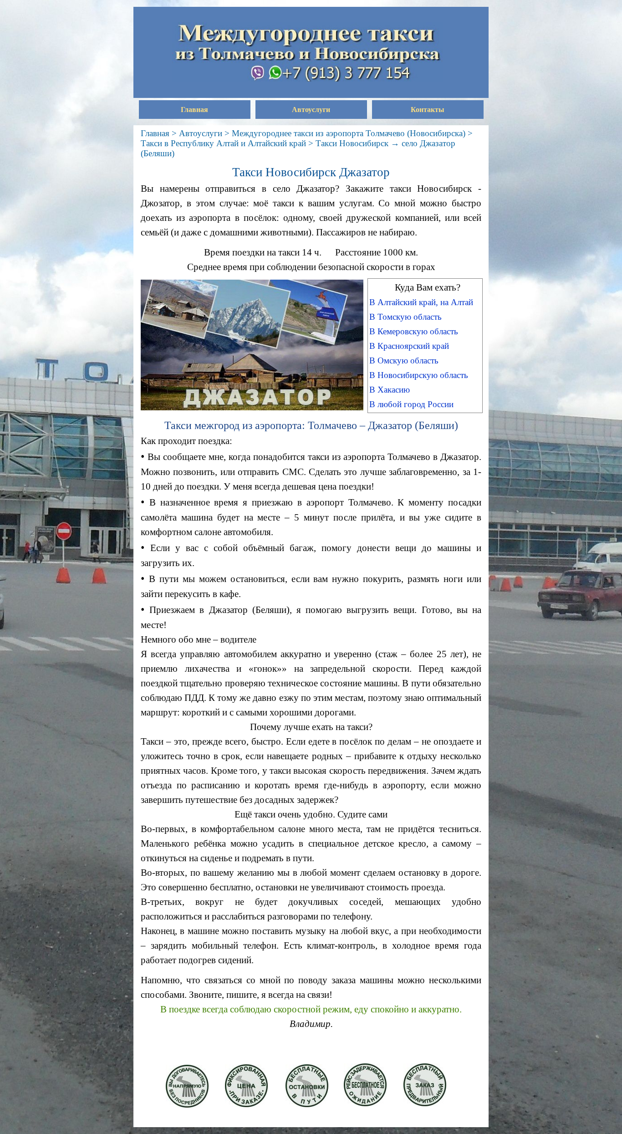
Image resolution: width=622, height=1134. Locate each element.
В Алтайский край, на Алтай (421, 302)
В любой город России (411, 404)
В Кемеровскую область (413, 331)
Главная (194, 109)
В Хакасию (389, 389)
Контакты (427, 109)
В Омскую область (403, 360)
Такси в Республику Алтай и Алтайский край (223, 143)
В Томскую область (405, 317)
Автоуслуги (311, 109)
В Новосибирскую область (418, 375)
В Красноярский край (409, 346)
